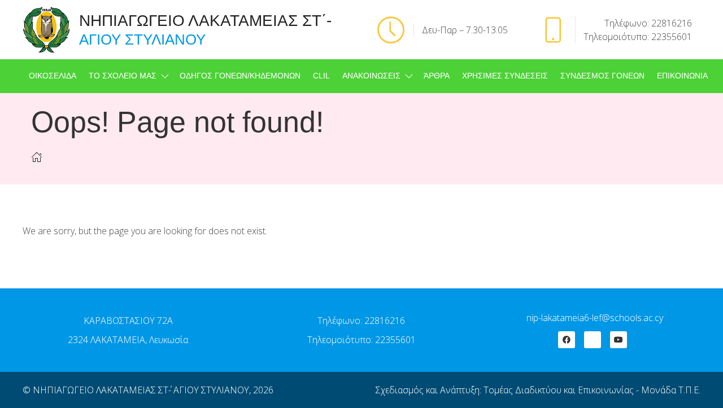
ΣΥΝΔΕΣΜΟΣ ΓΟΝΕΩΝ (602, 76)
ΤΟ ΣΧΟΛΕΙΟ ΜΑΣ (122, 76)
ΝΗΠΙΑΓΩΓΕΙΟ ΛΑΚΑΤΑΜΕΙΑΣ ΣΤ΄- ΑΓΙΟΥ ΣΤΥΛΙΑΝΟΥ (141, 390)
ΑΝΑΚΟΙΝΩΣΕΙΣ (371, 76)
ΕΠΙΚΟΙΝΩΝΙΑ (682, 76)
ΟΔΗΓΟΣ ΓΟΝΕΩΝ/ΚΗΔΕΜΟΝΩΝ (240, 76)
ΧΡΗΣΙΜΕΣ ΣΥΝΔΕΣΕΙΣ (505, 76)
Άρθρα (437, 76)
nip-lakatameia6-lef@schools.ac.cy (594, 318)
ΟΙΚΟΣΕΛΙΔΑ (52, 76)
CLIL (321, 76)
